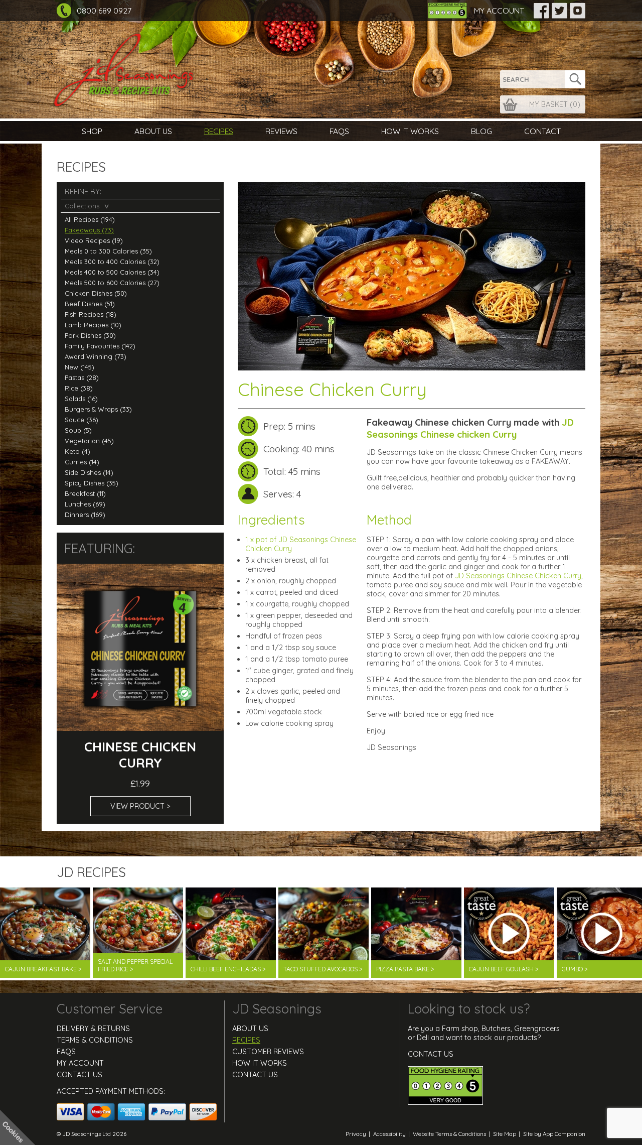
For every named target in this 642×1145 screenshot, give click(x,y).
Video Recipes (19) (94, 240)
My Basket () (554, 104)
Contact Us (79, 1074)
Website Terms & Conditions (449, 1133)
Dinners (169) (85, 515)
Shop (92, 131)
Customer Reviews (268, 1051)
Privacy (356, 1133)
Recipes (218, 131)
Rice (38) (79, 388)
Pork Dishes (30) (90, 335)
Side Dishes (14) (89, 472)
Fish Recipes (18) (90, 314)
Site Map (504, 1133)
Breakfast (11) (85, 493)
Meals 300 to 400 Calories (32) (112, 262)
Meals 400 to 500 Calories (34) (112, 272)
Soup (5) (78, 430)
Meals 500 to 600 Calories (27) (112, 283)
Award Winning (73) (95, 356)
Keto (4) (77, 451)
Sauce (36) (81, 420)
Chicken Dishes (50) (96, 293)
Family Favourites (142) (100, 346)
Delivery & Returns (93, 1028)
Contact (542, 131)
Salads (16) (81, 399)
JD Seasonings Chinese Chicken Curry (518, 575)
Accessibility (389, 1133)
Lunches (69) (85, 504)
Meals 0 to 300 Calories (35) (108, 251)
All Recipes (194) (90, 219)
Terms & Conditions (95, 1040)
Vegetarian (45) (89, 441)
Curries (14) (82, 462)
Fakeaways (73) (89, 230)
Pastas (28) (82, 377)
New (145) (79, 367)
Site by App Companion (554, 1133)
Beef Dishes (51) (90, 304)
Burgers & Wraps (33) (98, 409)
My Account (499, 11)
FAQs (339, 131)
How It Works (410, 131)
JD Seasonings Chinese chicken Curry (470, 428)
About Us (153, 131)
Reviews (281, 131)
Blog (481, 131)
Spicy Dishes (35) (91, 483)
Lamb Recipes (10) (93, 325)
